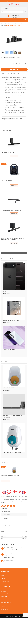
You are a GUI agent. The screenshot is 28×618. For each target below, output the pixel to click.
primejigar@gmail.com (8, 560)
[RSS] (14, 506)
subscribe (5, 518)
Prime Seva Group (5, 581)
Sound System (8, 23)
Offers (24, 1)
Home (2, 23)
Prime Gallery (18, 1)
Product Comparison (6, 1)
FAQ (13, 1)
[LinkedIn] (8, 506)
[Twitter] (5, 506)
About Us (3, 575)
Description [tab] (14, 69)
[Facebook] (2, 506)
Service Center (4, 609)
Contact (3, 606)
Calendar (3, 578)
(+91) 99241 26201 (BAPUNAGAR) (10, 551)
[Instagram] (11, 506)
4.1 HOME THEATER (11, 118)
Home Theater (16, 23)
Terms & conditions (5, 594)
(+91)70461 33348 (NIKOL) (9, 557)
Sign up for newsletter (5, 511)
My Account (3, 591)
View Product (14, 156)
